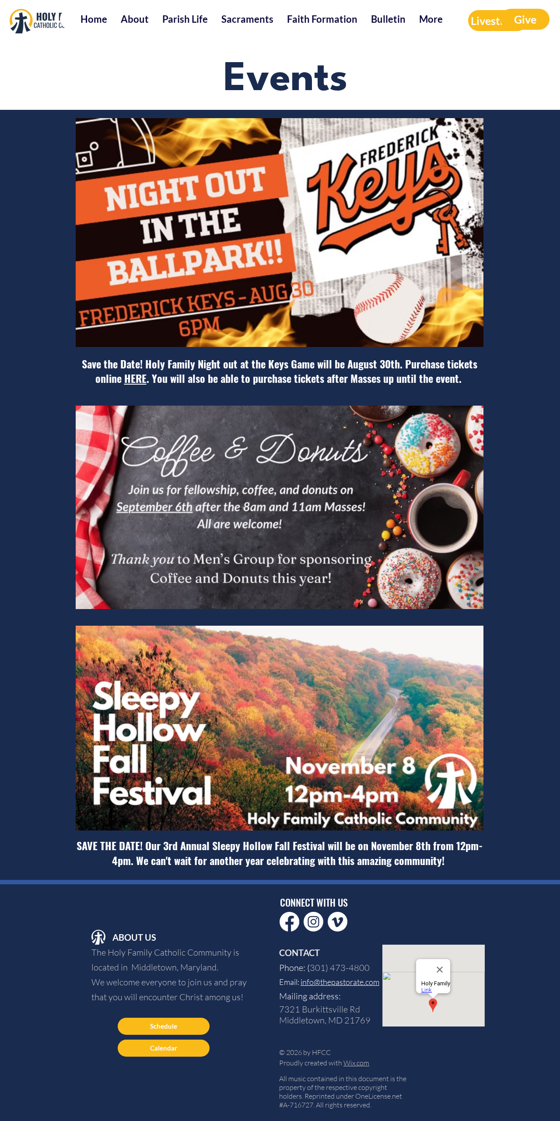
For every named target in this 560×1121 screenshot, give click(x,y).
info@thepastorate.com (340, 982)
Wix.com (356, 1062)
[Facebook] (289, 922)
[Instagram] (313, 922)
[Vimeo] (337, 922)
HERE (135, 378)
